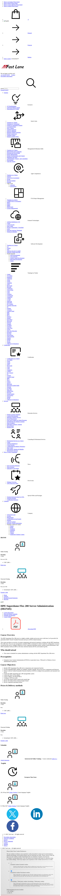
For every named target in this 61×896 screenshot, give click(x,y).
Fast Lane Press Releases (13, 465)
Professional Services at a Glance (15, 441)
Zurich (12, 526)
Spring (12, 261)
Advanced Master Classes (13, 107)
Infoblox (9, 317)
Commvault (10, 295)
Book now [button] (3, 565)
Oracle (8, 329)
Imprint (5, 840)
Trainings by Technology (13, 124)
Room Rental (10, 426)
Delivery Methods (11, 131)
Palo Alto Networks (12, 331)
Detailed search (4, 90)
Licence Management (12, 208)
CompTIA (9, 297)
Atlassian (12, 185)
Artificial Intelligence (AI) (13, 222)
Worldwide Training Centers (17, 534)
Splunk (9, 339)
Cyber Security (11, 224)
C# (7, 246)
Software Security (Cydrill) (14, 251)
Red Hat (9, 333)
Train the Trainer (11, 161)
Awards (9, 516)
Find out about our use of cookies (15, 889)
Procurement (10, 160)
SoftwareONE (10, 336)
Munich (12, 531)
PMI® (8, 205)
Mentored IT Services (12, 450)
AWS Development (15, 255)
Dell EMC (9, 302)
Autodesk (9, 283)
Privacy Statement (8, 841)
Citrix (8, 292)
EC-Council (10, 304)
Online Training (13, 792)
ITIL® (8, 204)
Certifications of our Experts (14, 519)
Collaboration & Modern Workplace (16, 446)
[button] (15, 58)
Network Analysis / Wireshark (14, 230)
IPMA (8, 202)
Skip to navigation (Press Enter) (12, 2)
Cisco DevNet (13, 256)
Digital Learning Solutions (13, 414)
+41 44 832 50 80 (5, 75)
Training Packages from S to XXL (15, 497)
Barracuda (9, 285)
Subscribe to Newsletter (13, 468)
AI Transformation (11, 106)
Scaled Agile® (10, 394)
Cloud (8, 223)
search (2, 88)
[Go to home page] (12, 72)
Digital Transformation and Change (16, 156)
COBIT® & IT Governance (14, 201)
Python (9, 248)
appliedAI (9, 277)
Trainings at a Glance (12, 150)
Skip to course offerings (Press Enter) (13, 4)
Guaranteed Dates (11, 126)
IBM (8, 314)
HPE (8, 312)
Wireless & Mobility (12, 231)
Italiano (29, 57)
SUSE (8, 341)
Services (6, 401)
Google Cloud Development (17, 258)
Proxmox (9, 332)
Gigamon (9, 309)
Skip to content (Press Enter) (11, 6)
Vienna (12, 533)
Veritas (8, 342)
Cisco (8, 291)
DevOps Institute (11, 180)
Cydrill (8, 300)
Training (6, 92)
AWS (8, 284)
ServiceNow (13, 186)
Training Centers (11, 135)
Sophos (9, 338)
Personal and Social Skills (13, 153)
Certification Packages (12, 499)
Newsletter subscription (6, 76)
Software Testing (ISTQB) (13, 252)
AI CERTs (9, 275)
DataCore (9, 301)
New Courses (10, 128)
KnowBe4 (9, 319)
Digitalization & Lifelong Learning (15, 421)
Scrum (8, 179)
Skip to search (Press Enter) (11, 3)
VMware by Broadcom (13, 343)
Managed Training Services (14, 417)
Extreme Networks (11, 305)
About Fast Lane (11, 514)
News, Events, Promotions (10, 452)
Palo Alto (9, 389)
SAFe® (9, 176)
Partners (9, 520)
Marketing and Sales (12, 157)
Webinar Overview (12, 482)
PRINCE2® (10, 207)
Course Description (9, 612)
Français (30, 45)
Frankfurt (12, 529)
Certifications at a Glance (13, 358)
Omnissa (9, 326)
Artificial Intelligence (12, 443)
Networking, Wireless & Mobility (15, 449)
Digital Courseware (12, 134)
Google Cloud (10, 311)
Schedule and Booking (9, 615)
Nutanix (9, 324)
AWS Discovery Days (12, 483)
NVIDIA (9, 325)
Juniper (9, 318)
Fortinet (9, 308)
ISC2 (8, 315)
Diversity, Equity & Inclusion (14, 523)
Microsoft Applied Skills (13, 385)
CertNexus (9, 288)
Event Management (12, 419)
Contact (13, 75)
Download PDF (32, 629)
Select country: (7, 58)
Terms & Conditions (9, 838)
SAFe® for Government (13, 178)
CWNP (9, 298)
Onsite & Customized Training (14, 125)
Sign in (5, 845)
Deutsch (30, 33)
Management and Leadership (14, 151)
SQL (8, 249)
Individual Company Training (14, 424)
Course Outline (7, 617)
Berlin (11, 527)
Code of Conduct (11, 521)
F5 (7, 307)
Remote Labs (10, 427)
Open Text (9, 328)
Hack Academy (11, 423)
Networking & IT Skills (13, 109)
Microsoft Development (16, 259)
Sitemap (6, 844)
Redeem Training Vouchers (14, 132)
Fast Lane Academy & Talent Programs (17, 420)
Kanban (9, 182)
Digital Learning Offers (13, 136)
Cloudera (9, 294)
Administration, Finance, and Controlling (17, 158)
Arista (8, 280)
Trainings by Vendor (12, 122)
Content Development (12, 416)
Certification (7, 345)
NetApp (9, 322)
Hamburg (12, 530)
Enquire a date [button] (4, 592)
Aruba (8, 281)
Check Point (10, 290)
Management (10, 517)
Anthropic (9, 278)
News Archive (10, 467)
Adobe (8, 274)
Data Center (10, 226)
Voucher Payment (11, 498)
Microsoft (9, 321)
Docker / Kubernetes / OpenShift (15, 227)
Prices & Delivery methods (10, 614)
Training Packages (11, 129)
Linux (8, 229)
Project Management (12, 154)
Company (6, 501)
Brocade (9, 287)
